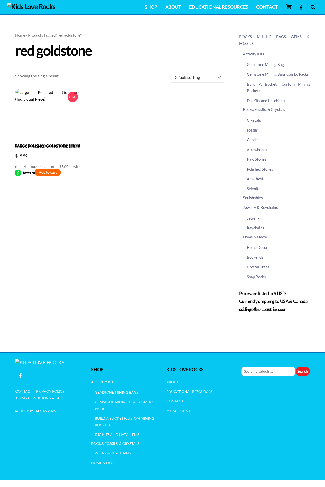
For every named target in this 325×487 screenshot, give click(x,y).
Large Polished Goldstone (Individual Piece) (47, 146)
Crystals (254, 120)
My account (178, 411)
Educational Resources (218, 7)
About (173, 7)
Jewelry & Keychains (260, 207)
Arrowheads (257, 149)
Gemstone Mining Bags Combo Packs (278, 74)
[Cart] (289, 7)
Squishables (253, 197)
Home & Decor (255, 237)
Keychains (255, 227)
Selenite (254, 188)
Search (302, 371)
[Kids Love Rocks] (31, 6)
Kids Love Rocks (33, 411)
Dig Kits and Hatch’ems (266, 100)
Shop (151, 7)
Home (20, 35)
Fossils (252, 130)
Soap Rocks (256, 276)
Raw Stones (256, 159)
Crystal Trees (258, 267)
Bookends (255, 257)
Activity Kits (253, 54)
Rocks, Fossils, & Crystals (264, 109)
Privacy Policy (50, 391)
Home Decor (257, 247)
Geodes (253, 139)
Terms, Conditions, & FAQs (39, 398)
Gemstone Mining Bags (266, 64)
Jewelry (253, 218)
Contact (267, 7)
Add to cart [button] (48, 172)
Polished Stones (260, 169)
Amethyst (255, 178)
